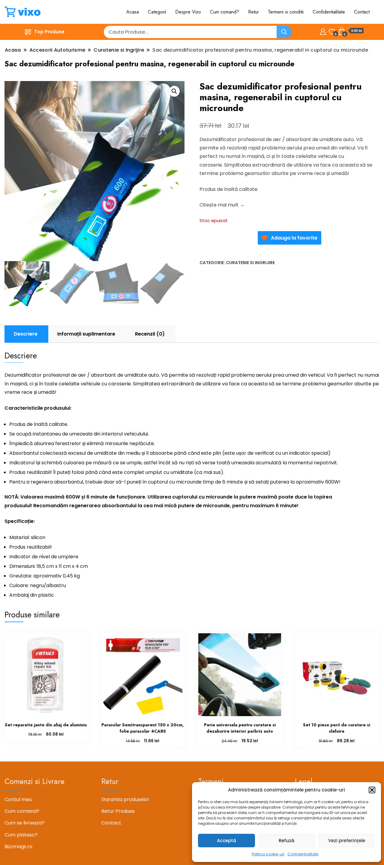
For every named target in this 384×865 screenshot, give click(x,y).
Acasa (132, 11)
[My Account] (323, 31)
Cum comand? (224, 11)
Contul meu (18, 799)
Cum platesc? (21, 834)
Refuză (286, 840)
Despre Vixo (188, 11)
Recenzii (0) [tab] (150, 333)
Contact (362, 11)
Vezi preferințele (346, 840)
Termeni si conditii (286, 11)
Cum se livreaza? (24, 822)
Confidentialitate (302, 854)
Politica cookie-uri (268, 854)
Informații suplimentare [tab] (86, 333)
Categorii (157, 11)
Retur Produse (118, 811)
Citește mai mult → (222, 204)
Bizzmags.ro (18, 846)
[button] (372, 790)
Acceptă (226, 840)
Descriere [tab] (26, 333)
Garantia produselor (125, 799)
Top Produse (49, 32)
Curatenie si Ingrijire (250, 263)
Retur (253, 11)
